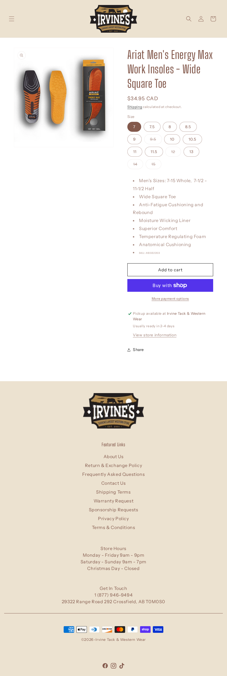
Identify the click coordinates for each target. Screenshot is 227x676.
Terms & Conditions (113, 527)
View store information (154, 334)
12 (176, 153)
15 (156, 165)
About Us (114, 456)
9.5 (156, 140)
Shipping (134, 107)
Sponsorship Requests (113, 509)
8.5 (188, 126)
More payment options (170, 298)
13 (191, 151)
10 (172, 139)
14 (138, 165)
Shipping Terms (113, 492)
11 (134, 151)
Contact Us (113, 483)
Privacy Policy (113, 518)
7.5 (152, 126)
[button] (12, 19)
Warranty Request (114, 501)
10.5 (192, 139)
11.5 (154, 151)
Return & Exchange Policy (113, 465)
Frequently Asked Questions (113, 474)
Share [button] (138, 349)
